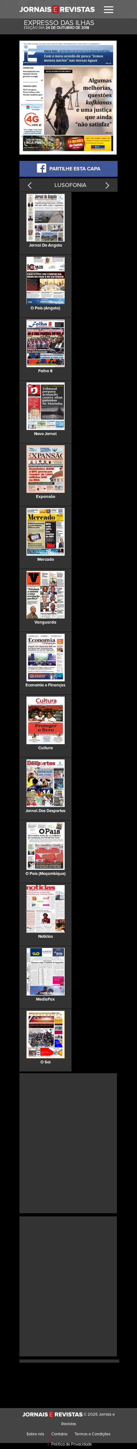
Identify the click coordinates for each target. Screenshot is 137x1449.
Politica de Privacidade (71, 1444)
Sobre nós (35, 1434)
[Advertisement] (68, 1142)
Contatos (59, 1434)
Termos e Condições (93, 1434)
